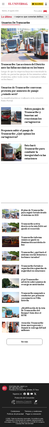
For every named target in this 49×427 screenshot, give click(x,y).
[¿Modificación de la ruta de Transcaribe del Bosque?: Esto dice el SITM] (10, 312)
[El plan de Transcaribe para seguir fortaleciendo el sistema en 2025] (10, 214)
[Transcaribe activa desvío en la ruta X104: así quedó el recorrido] (10, 227)
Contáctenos (15, 411)
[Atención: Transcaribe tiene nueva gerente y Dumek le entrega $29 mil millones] (10, 327)
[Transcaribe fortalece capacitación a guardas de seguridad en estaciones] (10, 269)
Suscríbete (39, 4)
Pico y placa (38, 11)
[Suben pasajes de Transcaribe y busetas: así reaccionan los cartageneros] (11, 116)
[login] (46, 4)
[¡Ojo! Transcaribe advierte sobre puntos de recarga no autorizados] (10, 283)
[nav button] (3, 4)
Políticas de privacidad (15, 414)
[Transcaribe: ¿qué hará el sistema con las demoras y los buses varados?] (10, 256)
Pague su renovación (33, 414)
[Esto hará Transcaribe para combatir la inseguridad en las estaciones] (11, 152)
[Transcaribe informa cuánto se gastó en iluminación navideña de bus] (10, 241)
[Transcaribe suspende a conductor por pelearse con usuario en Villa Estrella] (10, 297)
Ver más (24, 342)
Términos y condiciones (33, 411)
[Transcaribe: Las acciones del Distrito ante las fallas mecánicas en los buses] (24, 45)
